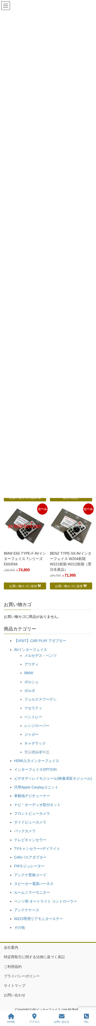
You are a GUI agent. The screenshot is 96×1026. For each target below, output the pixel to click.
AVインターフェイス (30, 650)
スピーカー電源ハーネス (34, 884)
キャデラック (35, 743)
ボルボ (29, 691)
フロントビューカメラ (32, 813)
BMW (28, 673)
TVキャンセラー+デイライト (37, 849)
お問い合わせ (14, 995)
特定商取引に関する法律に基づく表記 (34, 957)
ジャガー (31, 734)
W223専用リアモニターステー (38, 919)
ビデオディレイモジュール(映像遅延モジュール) (53, 778)
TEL (86, 1021)
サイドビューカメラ (30, 822)
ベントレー (33, 717)
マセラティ (33, 708)
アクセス (34, 1021)
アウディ (31, 664)
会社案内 (11, 947)
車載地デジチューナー (32, 796)
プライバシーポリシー (22, 976)
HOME (11, 1021)
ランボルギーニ (36, 752)
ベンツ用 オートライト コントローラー (45, 901)
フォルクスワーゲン (40, 699)
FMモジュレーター (29, 866)
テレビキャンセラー (30, 840)
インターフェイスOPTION (35, 769)
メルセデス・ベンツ (40, 655)
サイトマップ (14, 985)
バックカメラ (25, 831)
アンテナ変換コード (30, 875)
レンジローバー (36, 726)
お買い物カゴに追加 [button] (23, 586)
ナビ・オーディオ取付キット (37, 805)
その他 (19, 927)
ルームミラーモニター (32, 892)
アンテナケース (26, 910)
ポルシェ (31, 682)
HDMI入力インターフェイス (36, 761)
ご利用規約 (13, 967)
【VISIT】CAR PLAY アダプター (40, 641)
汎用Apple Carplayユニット (36, 787)
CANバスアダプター (30, 857)
